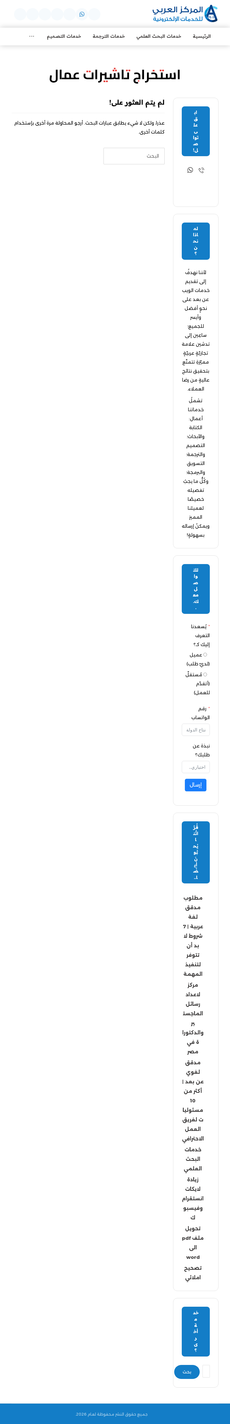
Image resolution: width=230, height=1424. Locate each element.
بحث (187, 1371)
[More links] (31, 36)
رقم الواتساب (200, 713)
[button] (94, 14)
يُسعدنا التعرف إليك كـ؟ (200, 635)
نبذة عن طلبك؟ (201, 750)
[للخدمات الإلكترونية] (185, 14)
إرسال (196, 785)
